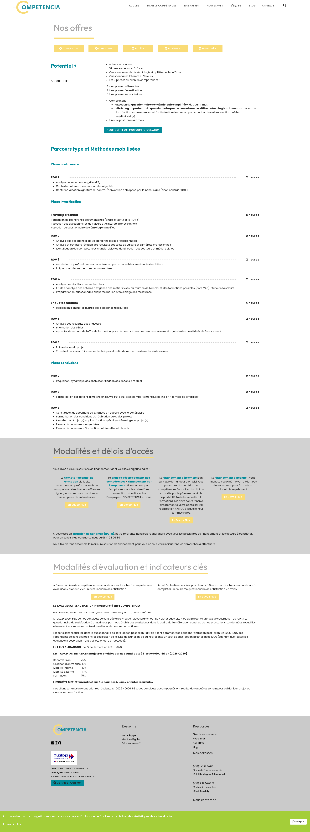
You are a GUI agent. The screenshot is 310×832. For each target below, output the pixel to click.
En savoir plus (77, 505)
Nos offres (198, 743)
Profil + (139, 48)
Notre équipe (129, 735)
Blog (195, 747)
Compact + (70, 48)
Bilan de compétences (205, 734)
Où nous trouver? (131, 743)
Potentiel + (208, 48)
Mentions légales (131, 739)
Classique (105, 48)
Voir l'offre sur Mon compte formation (134, 130)
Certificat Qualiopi (68, 783)
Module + (174, 48)
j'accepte (298, 821)
